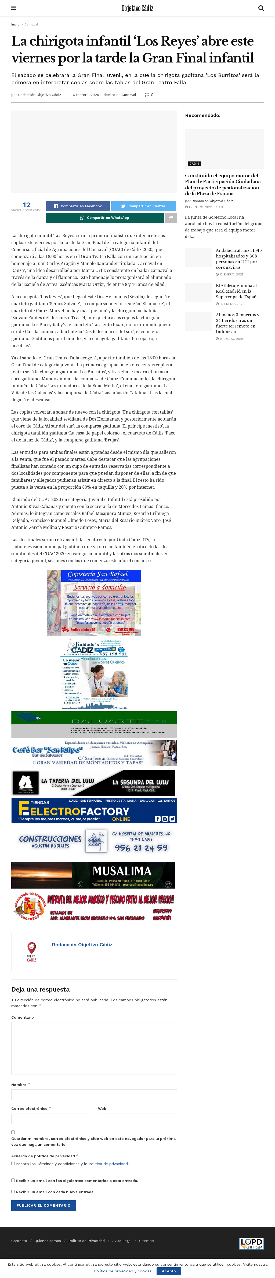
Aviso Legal (122, 1241)
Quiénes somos (48, 1241)
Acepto (169, 1271)
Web (102, 1108)
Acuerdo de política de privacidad (45, 1155)
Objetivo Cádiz (137, 8)
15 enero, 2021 (200, 207)
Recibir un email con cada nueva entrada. (55, 1192)
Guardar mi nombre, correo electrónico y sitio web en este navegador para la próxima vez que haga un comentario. (93, 1141)
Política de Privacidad (86, 1241)
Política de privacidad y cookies (122, 1271)
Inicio (15, 24)
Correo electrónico (31, 1108)
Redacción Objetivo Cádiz (39, 95)
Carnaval (31, 24)
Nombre (20, 1084)
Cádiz (194, 163)
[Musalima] (93, 874)
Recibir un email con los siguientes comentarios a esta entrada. (77, 1180)
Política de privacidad (108, 1164)
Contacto (19, 1241)
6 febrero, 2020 (86, 95)
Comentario (22, 1017)
